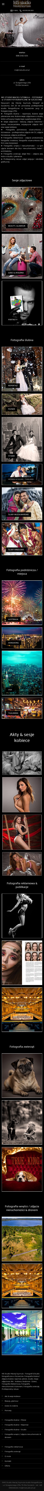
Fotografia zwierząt (13, 1451)
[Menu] (3, 4)
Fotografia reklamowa (14, 1447)
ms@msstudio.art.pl (22, 70)
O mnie (8, 1456)
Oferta (7, 1466)
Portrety (8, 1410)
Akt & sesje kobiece (12, 1396)
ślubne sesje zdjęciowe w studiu (29, 116)
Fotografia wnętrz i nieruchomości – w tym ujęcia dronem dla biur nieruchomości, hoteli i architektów (22, 148)
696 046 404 (22, 56)
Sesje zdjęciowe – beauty (15, 122)
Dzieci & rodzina (11, 1406)
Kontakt (8, 1461)
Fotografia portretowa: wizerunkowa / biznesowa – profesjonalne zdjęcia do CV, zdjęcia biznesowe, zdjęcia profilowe (22, 132)
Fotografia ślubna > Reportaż (16, 1425)
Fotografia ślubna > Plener (15, 1420)
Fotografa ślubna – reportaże (17, 114)
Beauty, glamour (11, 1401)
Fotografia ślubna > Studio (15, 1430)
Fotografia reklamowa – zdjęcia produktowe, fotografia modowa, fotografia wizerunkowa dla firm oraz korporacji (22, 140)
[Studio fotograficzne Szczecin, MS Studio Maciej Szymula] (22, 4)
